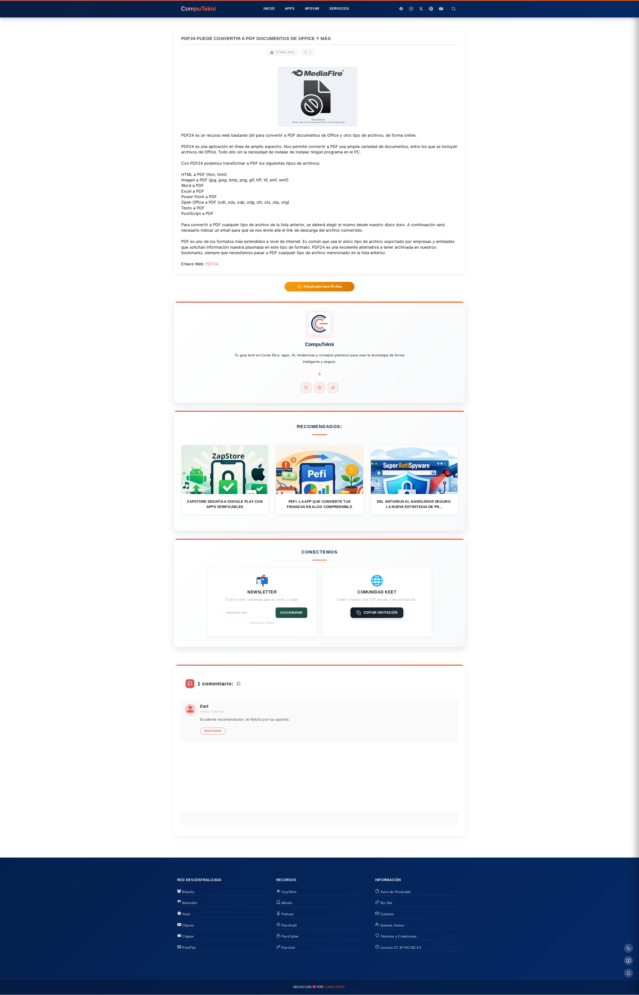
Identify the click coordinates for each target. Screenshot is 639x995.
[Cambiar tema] (628, 948)
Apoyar (312, 8)
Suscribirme (291, 612)
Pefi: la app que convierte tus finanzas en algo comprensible (319, 504)
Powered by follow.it (262, 622)
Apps (290, 8)
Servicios (339, 8)
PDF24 (212, 263)
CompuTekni (334, 987)
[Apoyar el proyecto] (306, 387)
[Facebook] (401, 9)
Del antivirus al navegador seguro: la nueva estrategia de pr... (414, 504)
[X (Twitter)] (421, 9)
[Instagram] (411, 9)
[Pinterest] (431, 9)
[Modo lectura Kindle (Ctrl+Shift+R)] (628, 960)
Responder (212, 731)
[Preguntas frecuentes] (319, 387)
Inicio (269, 8)
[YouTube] (441, 9)
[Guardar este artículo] (628, 973)
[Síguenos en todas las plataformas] (333, 387)
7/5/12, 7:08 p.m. (212, 711)
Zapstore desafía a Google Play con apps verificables (225, 504)
